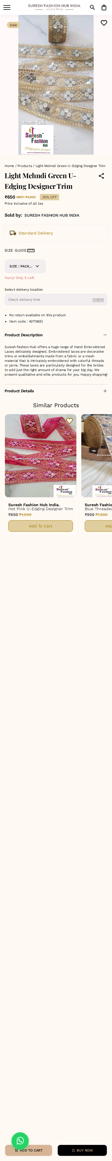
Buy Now (85, 1150)
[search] (92, 7)
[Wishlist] (104, 23)
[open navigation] (6, 7)
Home (9, 166)
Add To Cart (40, 526)
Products (25, 166)
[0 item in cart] (104, 7)
